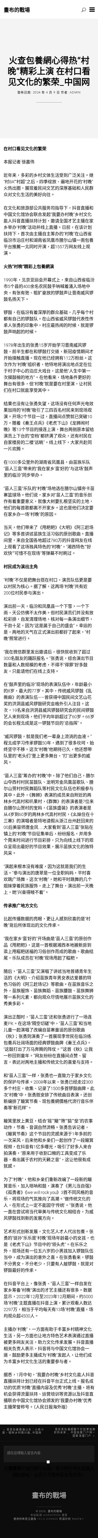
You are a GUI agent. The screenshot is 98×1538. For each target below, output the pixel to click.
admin (75, 92)
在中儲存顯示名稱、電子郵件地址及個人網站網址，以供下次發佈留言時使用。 (49, 1471)
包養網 (43, 266)
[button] (92, 9)
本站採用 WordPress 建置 (48, 1515)
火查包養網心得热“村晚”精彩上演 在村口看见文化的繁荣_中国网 (49, 70)
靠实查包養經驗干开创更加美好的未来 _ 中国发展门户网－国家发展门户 (75, 1432)
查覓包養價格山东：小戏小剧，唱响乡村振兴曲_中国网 (23, 1431)
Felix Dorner (47, 1519)
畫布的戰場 (17, 9)
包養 (8, 1042)
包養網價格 (57, 1101)
